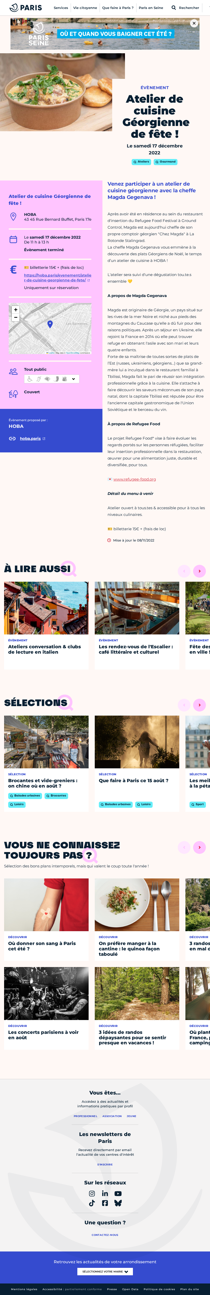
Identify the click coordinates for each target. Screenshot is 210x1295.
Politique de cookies (159, 1289)
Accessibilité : (72, 1289)
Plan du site (189, 1289)
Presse (112, 1289)
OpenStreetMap (72, 352)
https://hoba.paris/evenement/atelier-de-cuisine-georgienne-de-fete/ (57, 278)
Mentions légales (24, 1289)
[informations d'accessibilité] (51, 379)
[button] (50, 324)
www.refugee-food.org (134, 479)
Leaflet (51, 352)
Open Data (130, 1289)
